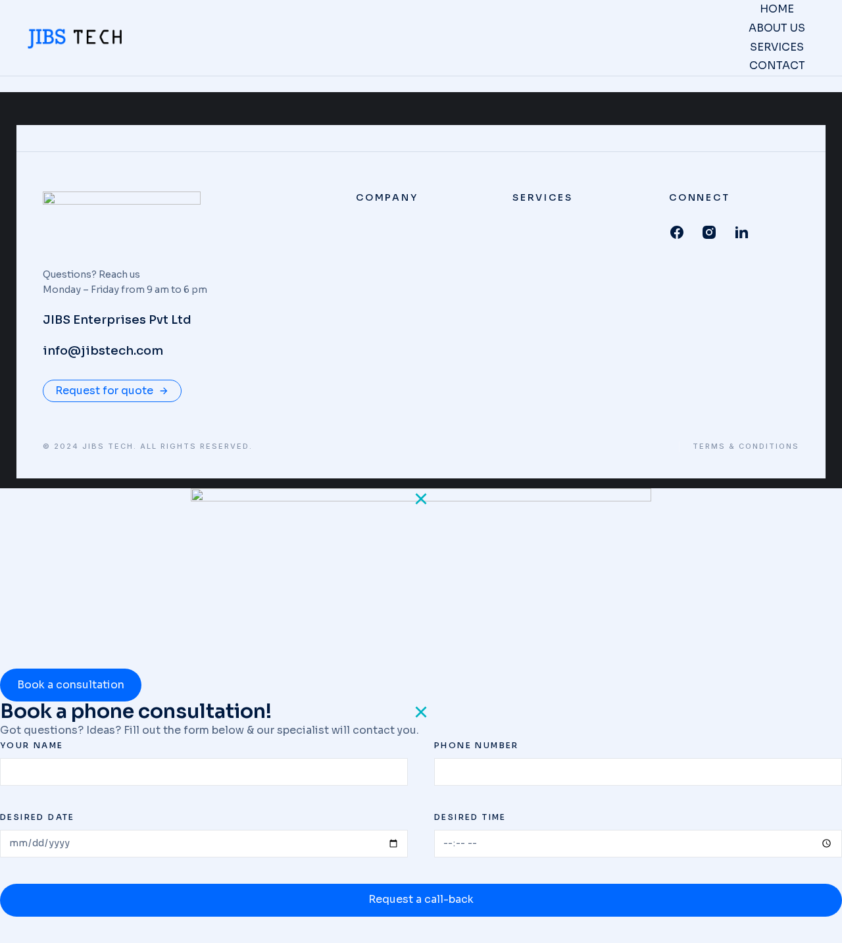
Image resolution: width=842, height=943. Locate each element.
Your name (32, 745)
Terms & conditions (746, 446)
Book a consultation (70, 685)
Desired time (470, 817)
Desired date (37, 817)
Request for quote (104, 390)
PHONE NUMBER (476, 745)
